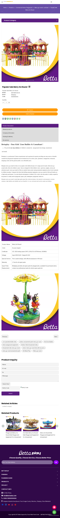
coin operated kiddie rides (9, 341)
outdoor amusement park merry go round (30, 341)
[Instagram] (12, 505)
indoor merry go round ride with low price (34, 348)
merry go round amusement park (11, 351)
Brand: (4, 94)
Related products (7, 129)
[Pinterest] (15, 505)
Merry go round (37, 351)
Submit (10, 393)
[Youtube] (9, 505)
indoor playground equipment (10, 345)
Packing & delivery (8, 136)
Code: (3, 96)
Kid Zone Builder (48, 341)
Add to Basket (30, 114)
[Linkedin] (6, 505)
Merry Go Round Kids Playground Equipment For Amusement (46, 435)
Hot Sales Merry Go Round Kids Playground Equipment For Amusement (30, 435)
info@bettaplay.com (10, 495)
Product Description (8, 125)
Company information (8, 133)
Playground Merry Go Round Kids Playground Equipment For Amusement (12, 435)
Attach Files (6, 384)
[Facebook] (2, 505)
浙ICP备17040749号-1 (46, 514)
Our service (6, 140)
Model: (4, 92)
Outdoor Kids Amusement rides (29, 345)
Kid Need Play (26, 351)
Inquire (31, 110)
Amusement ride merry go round (11, 348)
